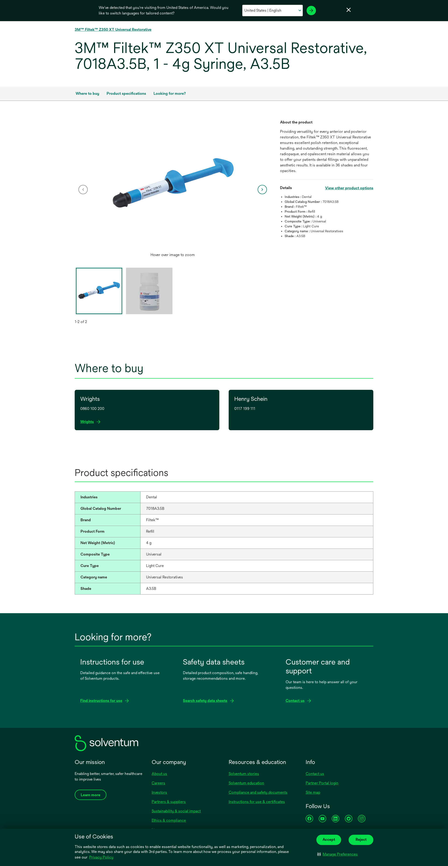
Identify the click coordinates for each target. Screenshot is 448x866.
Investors (159, 792)
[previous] (83, 189)
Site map (313, 792)
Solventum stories (244, 773)
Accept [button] (328, 839)
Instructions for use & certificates (257, 801)
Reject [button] (361, 839)
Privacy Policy (101, 857)
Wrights (88, 422)
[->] (311, 10)
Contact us (315, 773)
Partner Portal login (322, 783)
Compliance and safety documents (258, 792)
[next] (262, 189)
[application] (173, 185)
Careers (158, 783)
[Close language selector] (348, 10)
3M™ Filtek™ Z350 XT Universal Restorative (113, 29)
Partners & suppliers (169, 801)
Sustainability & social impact (176, 811)
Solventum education (246, 783)
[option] (173, 190)
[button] (337, 854)
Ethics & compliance (169, 820)
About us (159, 773)
